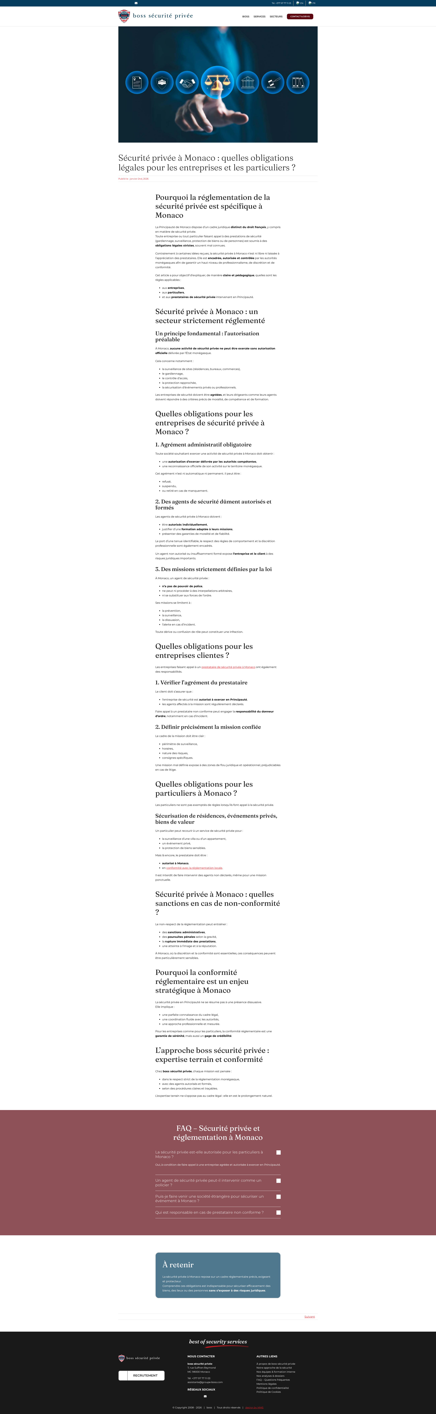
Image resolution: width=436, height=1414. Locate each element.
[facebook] (189, 1396)
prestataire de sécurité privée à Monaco (228, 667)
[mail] (205, 1396)
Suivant (310, 1316)
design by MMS (254, 1407)
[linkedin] (199, 1396)
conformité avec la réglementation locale (194, 868)
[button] (218, 1154)
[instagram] (194, 1396)
